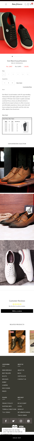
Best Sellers (6, 373)
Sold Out (17, 438)
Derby (4, 382)
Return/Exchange (24, 412)
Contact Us (22, 379)
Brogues (5, 379)
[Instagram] (21, 421)
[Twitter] (8, 89)
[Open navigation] (6, 4)
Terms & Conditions (9, 409)
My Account (22, 403)
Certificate (22, 376)
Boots (4, 376)
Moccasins (6, 388)
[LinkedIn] (28, 421)
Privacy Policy (7, 403)
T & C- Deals (6, 412)
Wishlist (21, 409)
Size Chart (19, 83)
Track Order (22, 415)
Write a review (17, 311)
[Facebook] (6, 89)
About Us (21, 370)
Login (20, 406)
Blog (19, 373)
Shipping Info (7, 406)
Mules (4, 391)
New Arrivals (7, 370)
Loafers (5, 385)
